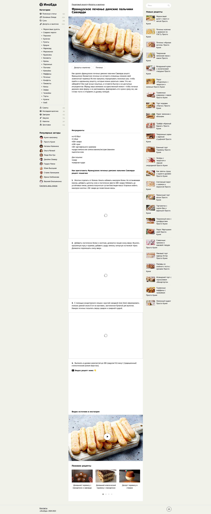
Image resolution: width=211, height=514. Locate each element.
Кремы (46, 61)
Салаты (45, 108)
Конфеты (47, 80)
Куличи (46, 99)
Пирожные (47, 64)
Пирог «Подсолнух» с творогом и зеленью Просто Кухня (157, 83)
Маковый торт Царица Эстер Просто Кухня (162, 255)
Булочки (46, 39)
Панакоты (47, 83)
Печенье (99, 68)
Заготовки (47, 125)
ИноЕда (50, 4)
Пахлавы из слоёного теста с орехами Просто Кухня (158, 267)
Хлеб (45, 103)
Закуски (46, 118)
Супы (45, 21)
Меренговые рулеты (51, 29)
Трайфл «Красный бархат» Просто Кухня (163, 126)
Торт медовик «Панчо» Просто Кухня (163, 105)
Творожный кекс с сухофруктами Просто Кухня (163, 221)
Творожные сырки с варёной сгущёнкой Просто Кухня (158, 138)
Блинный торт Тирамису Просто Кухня (163, 149)
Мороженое (48, 52)
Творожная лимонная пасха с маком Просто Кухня (158, 57)
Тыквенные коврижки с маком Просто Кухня (163, 95)
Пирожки (47, 36)
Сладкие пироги (49, 32)
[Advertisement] (105, 111)
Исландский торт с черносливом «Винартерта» (163, 279)
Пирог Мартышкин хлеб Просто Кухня (163, 232)
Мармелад (47, 48)
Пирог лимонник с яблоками (163, 115)
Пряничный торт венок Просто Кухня (163, 197)
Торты (45, 96)
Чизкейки (47, 93)
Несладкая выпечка (50, 111)
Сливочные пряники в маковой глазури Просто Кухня (158, 244)
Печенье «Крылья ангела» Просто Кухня (163, 45)
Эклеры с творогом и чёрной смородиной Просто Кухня (156, 161)
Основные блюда (49, 17)
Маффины (47, 74)
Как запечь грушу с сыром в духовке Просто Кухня (163, 173)
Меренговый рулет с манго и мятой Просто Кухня (157, 20)
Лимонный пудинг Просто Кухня (163, 302)
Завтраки (46, 115)
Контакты (43, 508)
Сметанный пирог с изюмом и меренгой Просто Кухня (158, 185)
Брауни (46, 45)
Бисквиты (47, 58)
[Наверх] (169, 509)
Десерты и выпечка (82, 68)
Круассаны (47, 55)
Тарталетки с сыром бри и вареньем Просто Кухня (158, 209)
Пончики (46, 68)
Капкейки (47, 71)
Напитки (46, 121)
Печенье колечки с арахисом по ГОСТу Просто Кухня (158, 33)
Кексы (45, 87)
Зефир (46, 90)
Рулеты (46, 42)
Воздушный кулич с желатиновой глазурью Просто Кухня (158, 70)
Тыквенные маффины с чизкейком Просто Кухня (156, 291)
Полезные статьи (49, 14)
